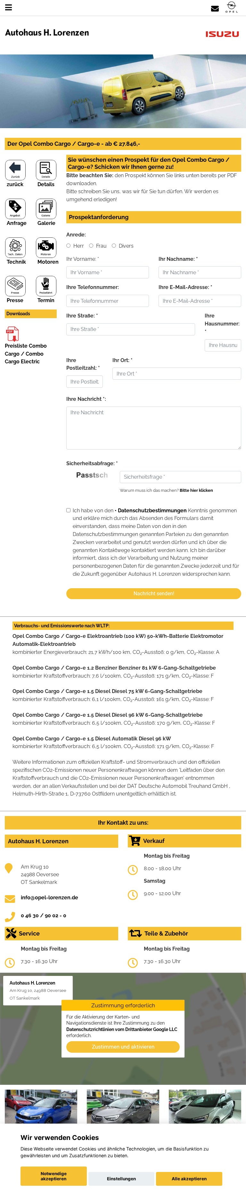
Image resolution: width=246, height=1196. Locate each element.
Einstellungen (121, 1178)
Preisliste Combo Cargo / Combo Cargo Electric (26, 354)
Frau (101, 246)
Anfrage (17, 223)
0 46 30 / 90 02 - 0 (43, 915)
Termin (45, 300)
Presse (15, 300)
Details (45, 184)
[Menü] (8, 7)
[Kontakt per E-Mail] (215, 7)
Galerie (46, 223)
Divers (126, 246)
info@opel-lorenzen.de (49, 898)
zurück (15, 184)
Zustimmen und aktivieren (123, 1046)
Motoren (48, 262)
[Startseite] (232, 7)
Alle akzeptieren (189, 1178)
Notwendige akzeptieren (54, 1176)
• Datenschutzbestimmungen (151, 510)
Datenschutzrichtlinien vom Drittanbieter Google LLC (121, 1029)
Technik (16, 262)
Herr (78, 246)
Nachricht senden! (154, 593)
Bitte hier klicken (196, 490)
